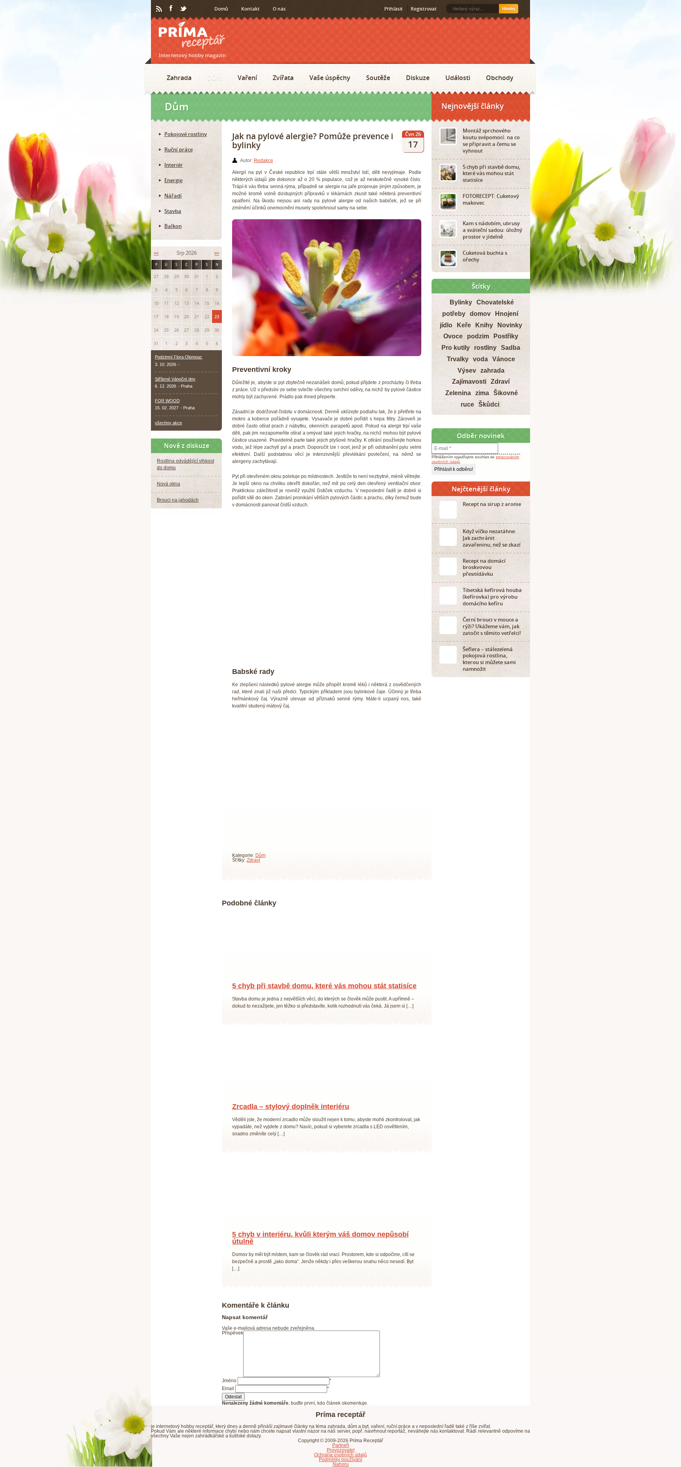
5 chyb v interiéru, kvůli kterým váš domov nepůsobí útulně (320, 1246)
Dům (214, 77)
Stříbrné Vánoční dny (175, 379)
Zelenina (458, 393)
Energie (173, 180)
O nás (279, 9)
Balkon (173, 226)
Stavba (172, 211)
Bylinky (461, 302)
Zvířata (283, 77)
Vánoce (503, 359)
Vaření (247, 77)
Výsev (467, 370)
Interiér (173, 164)
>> (216, 253)
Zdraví (253, 860)
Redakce (263, 160)
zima (482, 393)
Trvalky (458, 359)
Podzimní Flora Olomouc (178, 357)
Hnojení (506, 313)
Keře (464, 325)
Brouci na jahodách (178, 500)
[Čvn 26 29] (257, 1103)
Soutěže (378, 77)
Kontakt (250, 9)
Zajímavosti (469, 381)
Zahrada (179, 77)
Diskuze (418, 77)
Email (228, 1397)
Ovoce (453, 336)
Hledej (508, 8)
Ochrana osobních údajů (340, 1463)
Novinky (509, 325)
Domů (221, 9)
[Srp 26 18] (257, 982)
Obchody (500, 77)
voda (480, 359)
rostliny (485, 347)
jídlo (446, 325)
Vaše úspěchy (329, 77)
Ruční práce (178, 149)
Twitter (184, 9)
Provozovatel (341, 1458)
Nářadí (173, 195)
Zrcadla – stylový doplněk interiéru (290, 1115)
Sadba (510, 347)
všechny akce (168, 422)
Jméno (229, 1389)
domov (480, 313)
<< (156, 253)
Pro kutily (455, 347)
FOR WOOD (167, 400)
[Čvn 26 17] (257, 1231)
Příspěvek (232, 1341)
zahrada (492, 370)
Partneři (340, 1454)
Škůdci (488, 404)
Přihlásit (393, 9)
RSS (159, 9)
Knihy (484, 325)
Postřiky (505, 336)
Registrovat (424, 9)
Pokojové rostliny (185, 134)
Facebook (171, 8)
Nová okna (168, 484)
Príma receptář (192, 35)
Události (457, 77)
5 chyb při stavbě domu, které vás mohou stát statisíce (324, 995)
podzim (478, 336)
